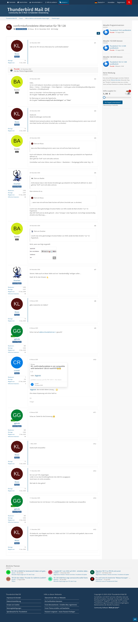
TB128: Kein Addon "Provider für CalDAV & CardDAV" (29, 578)
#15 (95, 529)
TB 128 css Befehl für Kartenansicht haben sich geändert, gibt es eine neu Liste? (37, 571)
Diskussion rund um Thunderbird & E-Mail (106, 581)
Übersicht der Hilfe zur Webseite (55, 598)
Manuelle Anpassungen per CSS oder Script (23, 574)
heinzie (13, 573)
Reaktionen (11, 190)
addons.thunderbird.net (47, 332)
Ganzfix (14, 579)
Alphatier (56, 579)
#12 (95, 444)
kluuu (32, 29)
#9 (95, 328)
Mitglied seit (11, 63)
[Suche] (129, 2)
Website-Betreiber (116, 80)
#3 (95, 111)
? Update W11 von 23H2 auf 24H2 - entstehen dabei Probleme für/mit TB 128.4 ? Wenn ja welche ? (86, 571)
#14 (95, 498)
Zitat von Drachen (39, 231)
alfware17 (98, 573)
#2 (95, 79)
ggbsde (33, 389)
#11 (95, 412)
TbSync (13, 581)
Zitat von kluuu (39, 143)
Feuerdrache (99, 579)
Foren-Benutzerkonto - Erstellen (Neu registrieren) (61, 605)
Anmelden (111, 2)
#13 (95, 471)
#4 (95, 138)
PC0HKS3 (56, 573)
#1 (95, 43)
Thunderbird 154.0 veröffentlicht (120, 30)
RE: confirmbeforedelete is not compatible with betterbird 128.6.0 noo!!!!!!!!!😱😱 (48, 367)
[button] (99, 2)
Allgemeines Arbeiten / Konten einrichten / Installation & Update (70, 574)
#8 (95, 301)
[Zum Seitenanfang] (135, 619)
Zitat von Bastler (39, 178)
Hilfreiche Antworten (13, 197)
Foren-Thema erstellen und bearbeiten (57, 608)
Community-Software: (106, 608)
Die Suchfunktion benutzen (53, 601)
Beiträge (10, 60)
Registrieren (121, 2)
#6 (95, 226)
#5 (95, 173)
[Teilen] (98, 33)
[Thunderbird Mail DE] (69, 11)
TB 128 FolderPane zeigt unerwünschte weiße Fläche (71, 578)
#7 (95, 269)
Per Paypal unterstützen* (113, 102)
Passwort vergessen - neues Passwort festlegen (60, 612)
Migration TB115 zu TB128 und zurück (108, 571)
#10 (95, 359)
